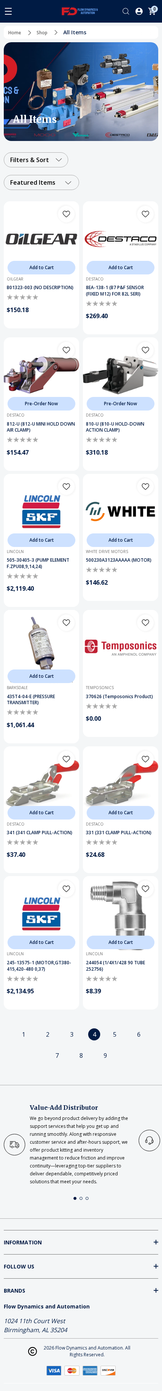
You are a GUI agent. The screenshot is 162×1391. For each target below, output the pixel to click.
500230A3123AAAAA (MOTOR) (118, 560)
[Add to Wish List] (66, 214)
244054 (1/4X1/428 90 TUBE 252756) (115, 966)
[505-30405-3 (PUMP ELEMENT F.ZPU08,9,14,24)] (41, 511)
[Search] (125, 11)
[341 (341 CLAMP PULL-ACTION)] (41, 784)
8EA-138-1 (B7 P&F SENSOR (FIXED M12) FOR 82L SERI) (115, 291)
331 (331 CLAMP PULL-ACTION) (118, 833)
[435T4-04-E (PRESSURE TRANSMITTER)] (41, 647)
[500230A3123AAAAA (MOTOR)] (120, 511)
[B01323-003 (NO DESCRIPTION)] (41, 239)
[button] (74, 1198)
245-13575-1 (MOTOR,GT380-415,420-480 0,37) (39, 966)
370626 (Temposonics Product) (119, 697)
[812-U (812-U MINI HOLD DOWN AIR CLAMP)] (41, 375)
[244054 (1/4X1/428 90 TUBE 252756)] (120, 913)
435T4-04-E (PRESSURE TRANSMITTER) (31, 700)
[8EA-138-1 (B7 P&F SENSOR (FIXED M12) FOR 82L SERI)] (120, 239)
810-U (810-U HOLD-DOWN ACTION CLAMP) (115, 427)
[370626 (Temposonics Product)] (120, 647)
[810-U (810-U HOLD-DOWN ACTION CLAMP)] (120, 375)
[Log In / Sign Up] (139, 11)
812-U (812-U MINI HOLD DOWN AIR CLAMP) (41, 427)
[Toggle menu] (8, 11)
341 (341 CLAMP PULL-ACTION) (39, 833)
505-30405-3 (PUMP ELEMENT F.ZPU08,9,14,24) (38, 563)
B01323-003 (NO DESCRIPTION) (40, 288)
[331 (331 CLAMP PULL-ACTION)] (120, 784)
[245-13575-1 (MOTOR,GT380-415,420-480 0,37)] (41, 913)
